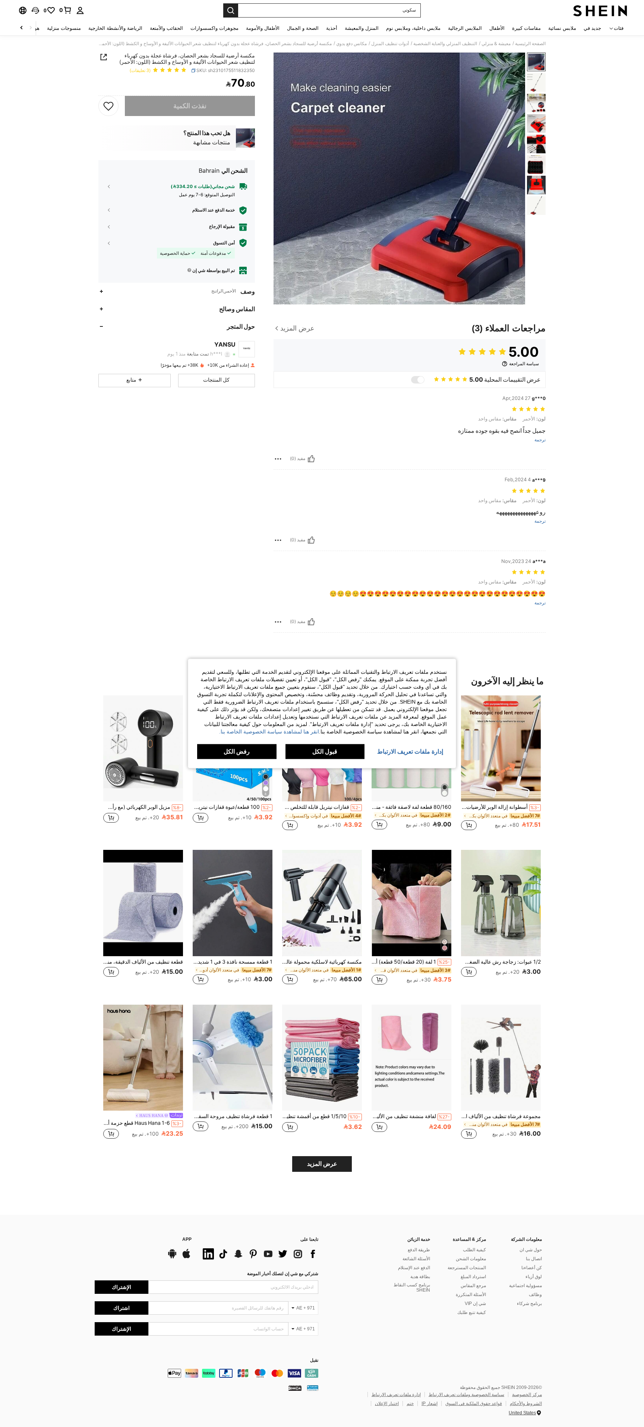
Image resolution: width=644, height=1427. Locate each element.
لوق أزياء (533, 1276)
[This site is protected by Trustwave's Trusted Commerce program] (312, 1387)
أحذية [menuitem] (331, 28)
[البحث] (230, 10)
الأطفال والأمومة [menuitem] (263, 28)
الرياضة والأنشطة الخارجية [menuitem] (115, 28)
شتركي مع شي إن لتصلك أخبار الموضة (282, 1273)
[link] (65, 10)
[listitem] (501, 766)
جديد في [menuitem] (592, 28)
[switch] (417, 380)
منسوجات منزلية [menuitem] (64, 28)
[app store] (186, 1257)
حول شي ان (531, 1249)
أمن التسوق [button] (224, 242)
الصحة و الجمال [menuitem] (303, 28)
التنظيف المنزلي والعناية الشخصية (445, 43)
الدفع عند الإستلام (414, 1267)
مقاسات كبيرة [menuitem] (526, 28)
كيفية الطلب (474, 1249)
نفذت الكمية (189, 106)
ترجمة (540, 440)
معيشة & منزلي (496, 43)
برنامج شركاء (529, 1303)
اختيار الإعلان (387, 1403)
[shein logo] (600, 10)
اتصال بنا (534, 1258)
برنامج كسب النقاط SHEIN (412, 1287)
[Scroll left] (30, 28)
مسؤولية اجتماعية (525, 1285)
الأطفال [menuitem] (497, 28)
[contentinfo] (206, 1373)
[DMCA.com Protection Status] (295, 1387)
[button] (35, 10)
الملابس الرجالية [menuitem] (465, 28)
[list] (258, 1253)
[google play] (172, 1257)
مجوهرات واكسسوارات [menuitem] (214, 28)
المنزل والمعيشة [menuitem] (362, 28)
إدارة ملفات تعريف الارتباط (396, 1394)
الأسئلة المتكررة (471, 1294)
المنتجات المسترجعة (467, 1267)
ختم (410, 1403)
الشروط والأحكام (526, 1403)
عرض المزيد (322, 1164)
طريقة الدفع (419, 1249)
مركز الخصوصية (527, 1394)
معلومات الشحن (471, 1258)
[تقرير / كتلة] (278, 458)
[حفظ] (108, 106)
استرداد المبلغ (473, 1276)
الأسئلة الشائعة (416, 1258)
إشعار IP (430, 1403)
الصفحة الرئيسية (530, 43)
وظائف (535, 1294)
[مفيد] (311, 458)
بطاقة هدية (420, 1276)
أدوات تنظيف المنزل (390, 43)
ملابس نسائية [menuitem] (562, 28)
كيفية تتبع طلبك (471, 1312)
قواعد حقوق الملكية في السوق (473, 1403)
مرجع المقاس (473, 1285)
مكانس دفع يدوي (351, 43)
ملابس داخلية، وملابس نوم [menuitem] (413, 28)
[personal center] (80, 10)
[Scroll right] (21, 28)
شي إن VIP (475, 1303)
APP (187, 1239)
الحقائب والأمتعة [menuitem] (166, 28)
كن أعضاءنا (531, 1267)
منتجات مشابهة (211, 142)
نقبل (314, 1360)
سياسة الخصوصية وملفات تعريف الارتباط (466, 1394)
